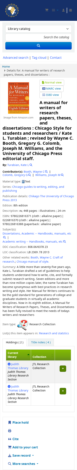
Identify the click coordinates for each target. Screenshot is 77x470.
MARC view (53, 89)
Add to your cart (25, 447)
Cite (15, 439)
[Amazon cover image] (18, 98)
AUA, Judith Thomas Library (6, 5)
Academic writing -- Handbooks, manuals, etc (33, 242)
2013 (13, 200)
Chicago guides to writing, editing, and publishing (33, 189)
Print (16, 431)
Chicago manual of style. (33, 262)
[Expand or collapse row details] (63, 372)
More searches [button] (24, 464)
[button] (46, 10)
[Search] (38, 45)
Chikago (34, 196)
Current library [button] (13, 355)
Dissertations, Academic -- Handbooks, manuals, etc (37, 234)
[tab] (41, 342)
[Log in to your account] (63, 10)
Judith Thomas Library (18, 366)
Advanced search (15, 57)
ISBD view (52, 95)
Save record (21, 455)
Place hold (20, 422)
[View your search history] (70, 10)
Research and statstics (54, 333)
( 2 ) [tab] (14, 342)
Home (6, 67)
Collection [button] (39, 357)
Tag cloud (39, 57)
